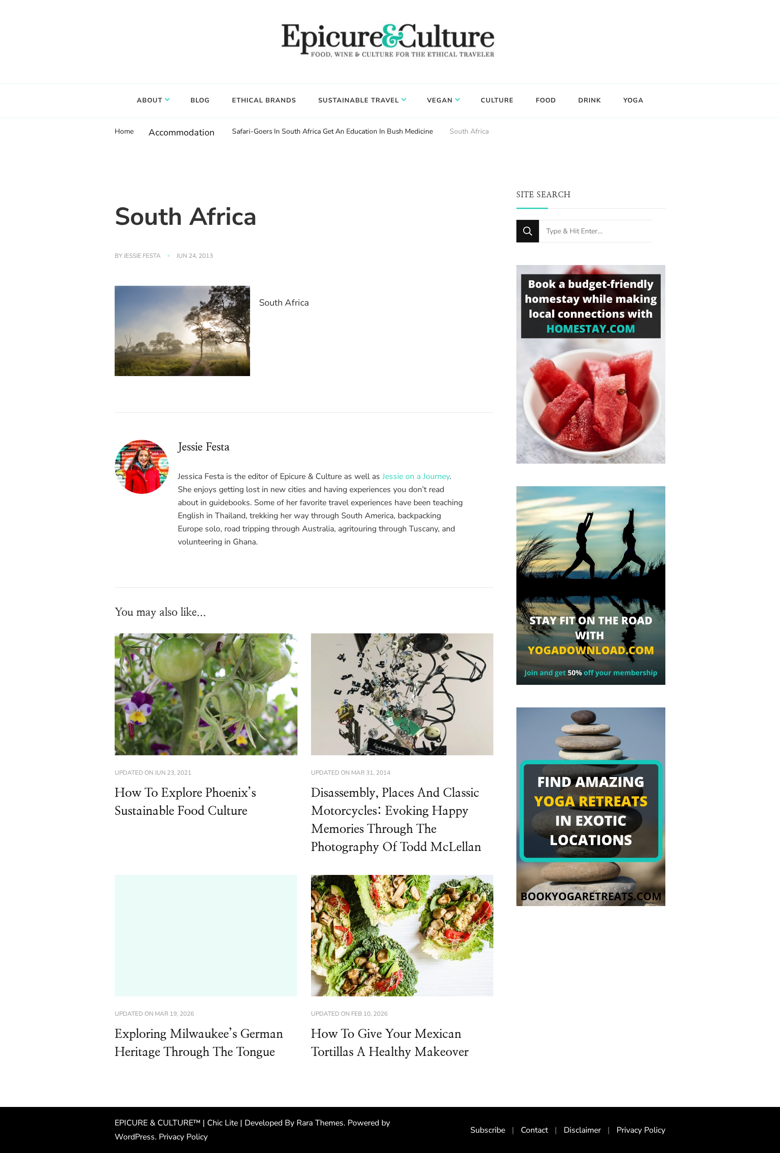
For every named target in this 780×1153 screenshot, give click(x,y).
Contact (534, 1130)
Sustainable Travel (358, 100)
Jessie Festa (142, 256)
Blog (200, 100)
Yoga (633, 100)
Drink (589, 100)
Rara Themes (320, 1122)
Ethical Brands (264, 100)
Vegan (440, 100)
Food (546, 100)
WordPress (135, 1136)
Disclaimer (582, 1130)
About (149, 100)
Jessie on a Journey (416, 476)
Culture (497, 100)
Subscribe (487, 1130)
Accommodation (181, 132)
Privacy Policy (183, 1136)
